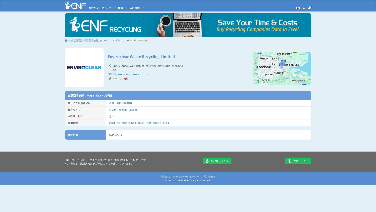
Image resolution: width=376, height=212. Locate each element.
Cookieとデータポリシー (186, 176)
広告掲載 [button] (134, 7)
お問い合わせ (208, 176)
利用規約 (165, 176)
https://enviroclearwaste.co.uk (130, 74)
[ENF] (75, 5)
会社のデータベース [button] (100, 7)
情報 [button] (121, 7)
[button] (300, 7)
